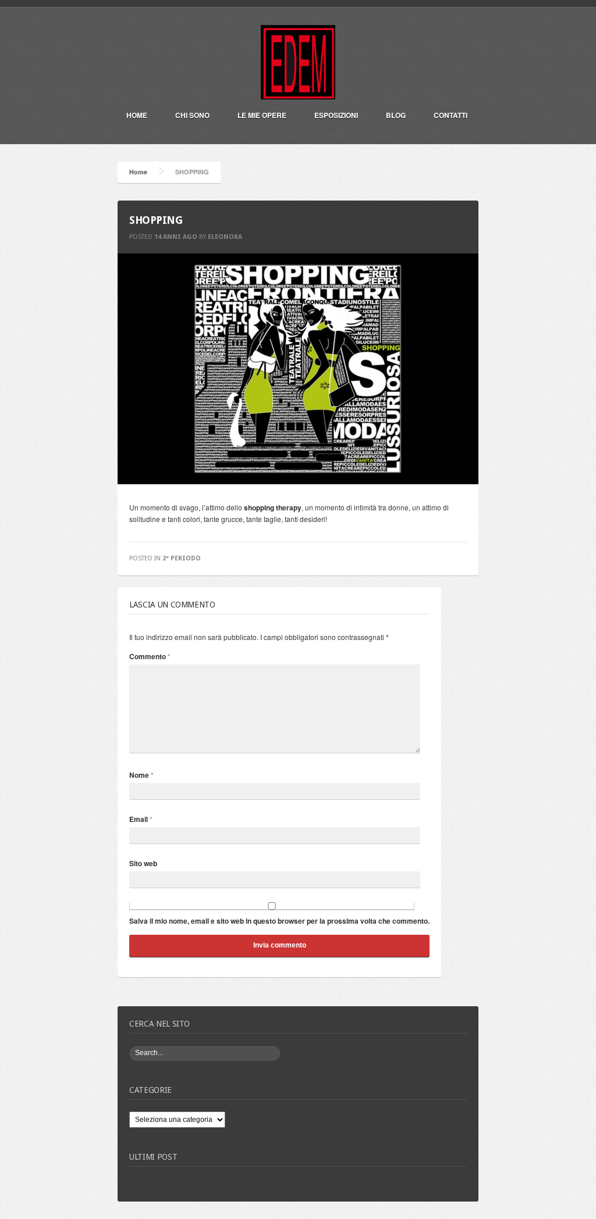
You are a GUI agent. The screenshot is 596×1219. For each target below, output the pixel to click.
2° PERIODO (181, 558)
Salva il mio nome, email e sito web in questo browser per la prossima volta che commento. (279, 921)
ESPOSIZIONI (336, 115)
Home (136, 115)
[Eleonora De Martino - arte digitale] (298, 94)
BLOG (396, 115)
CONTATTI (450, 115)
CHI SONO (192, 115)
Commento (150, 656)
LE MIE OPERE (261, 115)
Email (140, 819)
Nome (141, 775)
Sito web (143, 863)
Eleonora (225, 237)
